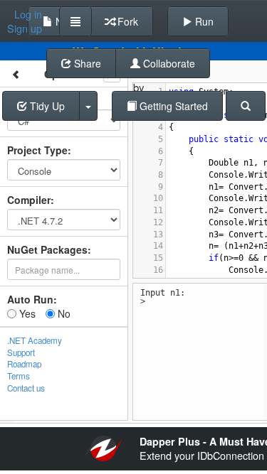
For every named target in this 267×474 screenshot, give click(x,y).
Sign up (24, 28)
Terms (18, 376)
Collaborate (167, 63)
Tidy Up (46, 106)
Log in (28, 14)
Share (86, 63)
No (62, 313)
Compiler (29, 200)
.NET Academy (34, 340)
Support (21, 352)
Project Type (37, 150)
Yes (26, 313)
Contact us (26, 388)
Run (203, 21)
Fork (126, 21)
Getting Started (172, 106)
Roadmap (24, 364)
